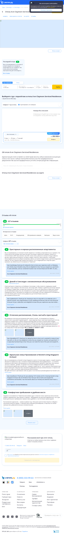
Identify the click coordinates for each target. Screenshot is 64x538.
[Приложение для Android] (8, 482)
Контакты (20, 505)
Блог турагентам (52, 499)
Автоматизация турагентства (37, 502)
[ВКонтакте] (8, 516)
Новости (19, 497)
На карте (26, 16)
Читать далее (10, 271)
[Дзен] (16, 516)
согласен (11, 454)
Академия (50, 497)
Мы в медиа (21, 502)
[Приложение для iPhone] (3, 482)
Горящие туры (6, 497)
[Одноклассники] (12, 516)
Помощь (22, 486)
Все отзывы (6, 73)
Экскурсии (5, 499)
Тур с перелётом (7, 82)
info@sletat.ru (40, 482)
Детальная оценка (8, 227)
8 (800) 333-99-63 (25, 478)
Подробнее (25, 531)
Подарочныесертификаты (6, 503)
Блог (3, 506)
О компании (21, 494)
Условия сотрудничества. (43, 527)
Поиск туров (6, 494)
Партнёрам (50, 502)
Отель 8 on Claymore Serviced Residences (22, 12)
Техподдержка (33, 486)
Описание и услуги (16, 16)
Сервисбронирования (37, 495)
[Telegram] (3, 516)
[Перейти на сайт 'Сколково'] (39, 517)
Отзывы (33, 16)
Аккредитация (21, 507)
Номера (5, 16)
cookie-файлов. (51, 7)
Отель (17, 82)
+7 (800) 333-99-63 (10, 445)
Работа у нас (21, 499)
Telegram (19, 445)
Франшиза (50, 494)
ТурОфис (35, 498)
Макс (24, 445)
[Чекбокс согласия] (6, 455)
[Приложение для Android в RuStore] (12, 482)
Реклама (49, 505)
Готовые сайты (37, 505)
